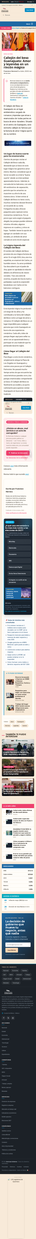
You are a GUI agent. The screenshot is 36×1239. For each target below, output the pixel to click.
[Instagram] (13, 1018)
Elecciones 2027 (6, 1120)
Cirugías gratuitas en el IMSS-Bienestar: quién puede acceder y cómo (18, 645)
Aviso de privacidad (7, 1146)
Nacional (5, 970)
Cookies (19, 1166)
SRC (10, 561)
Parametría (12, 554)
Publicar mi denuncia (17, 453)
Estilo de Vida (8, 54)
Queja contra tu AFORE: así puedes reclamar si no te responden (16, 657)
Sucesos (4, 1046)
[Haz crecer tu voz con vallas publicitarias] (18, 144)
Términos (12, 1166)
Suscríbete (29, 10)
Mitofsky (12, 541)
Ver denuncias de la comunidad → (18, 458)
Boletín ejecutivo (6, 1116)
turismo (24, 725)
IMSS (11, 974)
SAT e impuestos (7, 1068)
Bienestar (6, 983)
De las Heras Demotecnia (17, 573)
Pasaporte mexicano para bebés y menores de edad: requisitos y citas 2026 (18, 637)
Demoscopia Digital (15, 567)
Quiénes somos (6, 1131)
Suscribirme (12, 950)
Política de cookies (7, 1153)
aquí (12, 466)
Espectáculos (6, 1054)
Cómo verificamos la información (16, 513)
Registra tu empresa (7, 1105)
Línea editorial (6, 1134)
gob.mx (19, 93)
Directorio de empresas (8, 1101)
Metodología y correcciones (10, 1138)
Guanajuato (20, 721)
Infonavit (19, 974)
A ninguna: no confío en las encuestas (18, 581)
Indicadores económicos (9, 1113)
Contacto (4, 1142)
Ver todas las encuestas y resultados (15, 611)
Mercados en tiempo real (9, 1109)
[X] (8, 1018)
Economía (15, 970)
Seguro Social (7, 979)
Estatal (17, 979)
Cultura (4, 1050)
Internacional (26, 979)
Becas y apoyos (6, 1087)
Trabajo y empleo (7, 1083)
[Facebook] (4, 1018)
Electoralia (12, 548)
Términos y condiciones (9, 1150)
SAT (4, 974)
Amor (12, 721)
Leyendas (16, 725)
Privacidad (5, 1166)
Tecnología (15, 983)
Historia (7, 725)
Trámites (24, 970)
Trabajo (27, 974)
